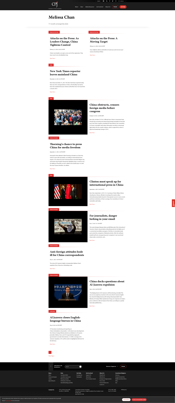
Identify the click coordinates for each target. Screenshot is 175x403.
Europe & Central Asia (120, 377)
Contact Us (102, 384)
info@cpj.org (123, 389)
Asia (116, 382)
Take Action (88, 377)
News (50, 373)
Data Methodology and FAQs (67, 382)
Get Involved (89, 373)
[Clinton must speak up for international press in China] (68, 191)
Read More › (53, 58)
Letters (50, 379)
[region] (87, 400)
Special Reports (52, 380)
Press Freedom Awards (91, 379)
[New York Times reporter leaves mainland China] (67, 80)
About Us (102, 373)
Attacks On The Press (54, 32)
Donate (115, 6)
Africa (116, 380)
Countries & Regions (120, 373)
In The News (52, 311)
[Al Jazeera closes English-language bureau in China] (67, 330)
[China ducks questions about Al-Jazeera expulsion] (68, 292)
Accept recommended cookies (139, 399)
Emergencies (79, 375)
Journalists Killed (64, 375)
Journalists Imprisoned (65, 377)
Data (62, 373)
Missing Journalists (65, 379)
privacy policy (8, 400)
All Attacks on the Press (66, 380)
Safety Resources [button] (89, 7)
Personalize (126, 399)
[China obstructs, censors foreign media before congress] (68, 117)
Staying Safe (79, 377)
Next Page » (52, 356)
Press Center (102, 380)
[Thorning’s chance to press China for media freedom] (67, 155)
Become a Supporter (111, 366)
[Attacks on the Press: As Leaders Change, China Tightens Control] (67, 48)
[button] (125, 1)
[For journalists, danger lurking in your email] (68, 226)
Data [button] (81, 7)
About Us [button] (107, 7)
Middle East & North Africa (120, 379)
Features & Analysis (54, 138)
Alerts (51, 65)
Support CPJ (88, 375)
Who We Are (102, 377)
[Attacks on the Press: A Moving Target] (107, 46)
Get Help (123, 6)
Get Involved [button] (99, 7)
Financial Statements (104, 382)
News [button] (76, 7)
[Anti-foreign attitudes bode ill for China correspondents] (67, 259)
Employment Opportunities (105, 379)
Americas (117, 375)
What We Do (102, 375)
